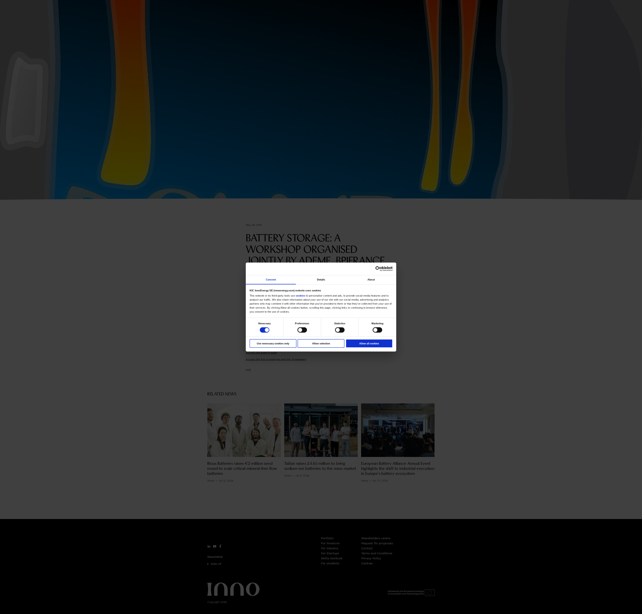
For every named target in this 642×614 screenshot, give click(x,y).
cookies (300, 295)
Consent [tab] (271, 279)
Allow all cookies (369, 343)
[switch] (302, 330)
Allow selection (321, 343)
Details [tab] (321, 279)
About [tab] (371, 279)
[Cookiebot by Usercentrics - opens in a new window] (378, 268)
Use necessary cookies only (273, 343)
